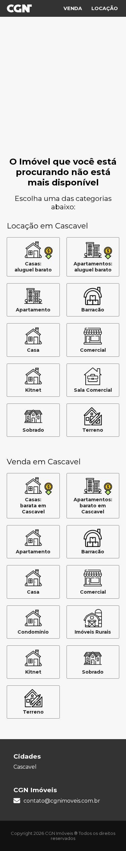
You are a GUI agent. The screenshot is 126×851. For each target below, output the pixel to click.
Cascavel (25, 767)
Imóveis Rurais (93, 632)
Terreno (92, 430)
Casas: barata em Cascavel (33, 506)
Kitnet (33, 390)
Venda (73, 8)
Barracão (92, 310)
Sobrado (33, 430)
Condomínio (33, 632)
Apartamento (33, 310)
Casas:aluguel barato (33, 267)
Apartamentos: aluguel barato (93, 267)
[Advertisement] (63, 90)
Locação (104, 8)
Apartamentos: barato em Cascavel (93, 506)
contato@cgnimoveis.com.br (62, 801)
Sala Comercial (93, 390)
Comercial (93, 350)
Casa (33, 350)
